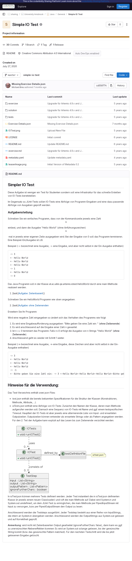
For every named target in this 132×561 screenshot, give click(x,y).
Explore (22, 6)
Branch (29, 44)
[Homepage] (8, 6)
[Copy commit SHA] (111, 85)
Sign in (110, 6)
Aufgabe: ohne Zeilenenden (34, 305)
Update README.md (58, 144)
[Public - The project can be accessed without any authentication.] (41, 24)
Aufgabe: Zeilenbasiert (31, 293)
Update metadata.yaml (59, 157)
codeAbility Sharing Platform (95, 1)
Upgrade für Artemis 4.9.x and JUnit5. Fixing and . (66, 103)
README (10, 53)
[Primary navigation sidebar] (3, 14)
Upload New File (56, 130)
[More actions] (126, 24)
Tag (44, 44)
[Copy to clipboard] (120, 254)
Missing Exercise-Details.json (28, 84)
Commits (12, 44)
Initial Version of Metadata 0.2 (63, 164)
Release (58, 44)
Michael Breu (18, 87)
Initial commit (54, 137)
